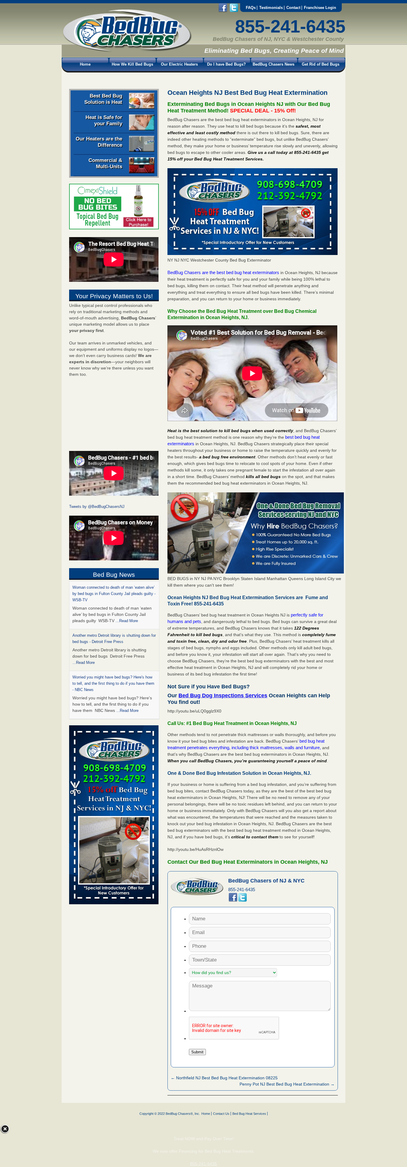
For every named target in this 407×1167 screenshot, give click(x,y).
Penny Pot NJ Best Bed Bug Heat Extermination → (287, 1084)
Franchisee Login (320, 7)
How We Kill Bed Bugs (132, 64)
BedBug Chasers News (273, 64)
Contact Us (221, 1113)
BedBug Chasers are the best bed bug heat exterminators (223, 272)
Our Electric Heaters (179, 64)
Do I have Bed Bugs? (226, 64)
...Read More (83, 614)
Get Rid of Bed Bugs (320, 64)
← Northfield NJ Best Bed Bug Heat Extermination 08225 (224, 1077)
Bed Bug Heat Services (249, 1113)
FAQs (251, 7)
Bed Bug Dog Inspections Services (222, 695)
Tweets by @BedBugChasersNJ (97, 506)
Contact (293, 7)
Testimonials (271, 7)
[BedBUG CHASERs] (127, 51)
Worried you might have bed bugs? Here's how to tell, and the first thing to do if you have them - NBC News (113, 635)
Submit (197, 1052)
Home (85, 64)
